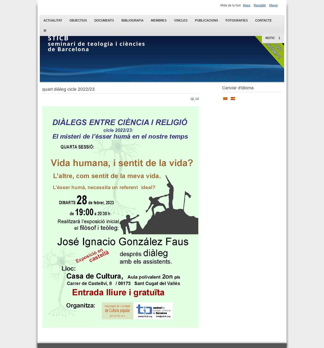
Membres (159, 20)
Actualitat (52, 20)
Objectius (78, 20)
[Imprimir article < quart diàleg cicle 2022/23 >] (192, 99)
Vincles (181, 20)
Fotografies (237, 20)
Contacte (263, 20)
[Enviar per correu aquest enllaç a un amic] (197, 99)
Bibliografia (132, 20)
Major (246, 5)
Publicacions (206, 20)
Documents (104, 20)
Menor (273, 5)
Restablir (260, 5)
